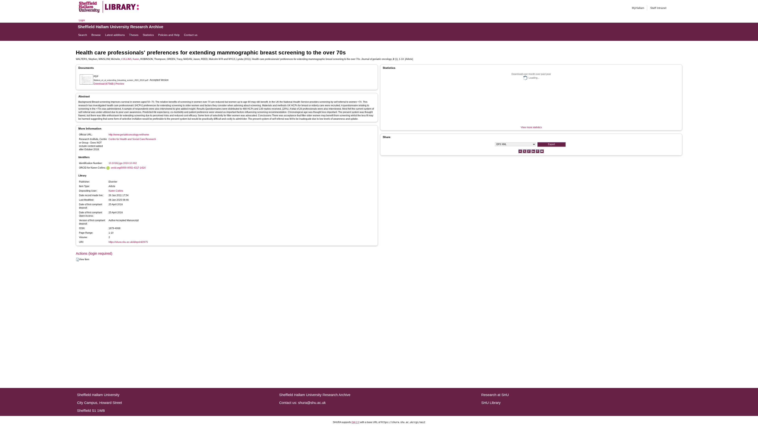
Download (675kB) (104, 83)
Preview (119, 83)
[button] (77, 260)
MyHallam (638, 7)
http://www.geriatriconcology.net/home (129, 134)
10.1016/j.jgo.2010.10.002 (123, 163)
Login (82, 20)
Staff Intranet (658, 7)
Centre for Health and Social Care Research (132, 139)
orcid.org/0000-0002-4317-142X (128, 167)
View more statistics (531, 127)
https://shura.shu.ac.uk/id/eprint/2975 (128, 242)
